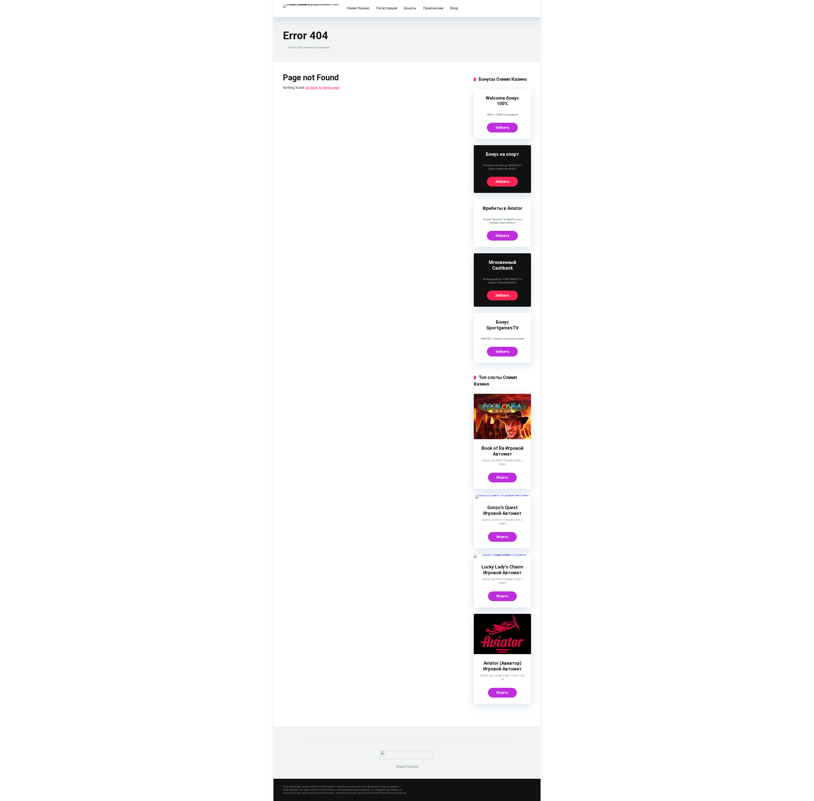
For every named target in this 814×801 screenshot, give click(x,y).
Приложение (433, 8)
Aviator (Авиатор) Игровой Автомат (502, 665)
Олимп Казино (358, 8)
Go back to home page (322, 88)
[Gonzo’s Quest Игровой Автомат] (502, 495)
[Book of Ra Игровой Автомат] (502, 438)
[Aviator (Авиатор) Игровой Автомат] (502, 653)
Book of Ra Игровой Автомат (502, 451)
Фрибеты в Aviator (502, 208)
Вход (454, 8)
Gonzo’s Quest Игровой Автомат (502, 510)
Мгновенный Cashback (502, 265)
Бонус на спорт (502, 154)
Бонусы (410, 8)
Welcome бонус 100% (502, 100)
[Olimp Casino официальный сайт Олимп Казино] (311, 4)
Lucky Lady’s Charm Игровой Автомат (502, 569)
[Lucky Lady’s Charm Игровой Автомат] (502, 554)
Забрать (502, 127)
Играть (502, 477)
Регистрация (386, 8)
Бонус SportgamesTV (502, 324)
